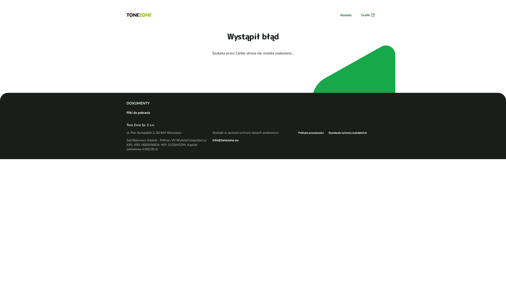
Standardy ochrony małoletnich (348, 132)
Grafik (365, 15)
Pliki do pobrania (138, 112)
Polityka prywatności (311, 132)
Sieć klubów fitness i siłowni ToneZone (139, 15)
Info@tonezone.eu (225, 140)
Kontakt (346, 15)
